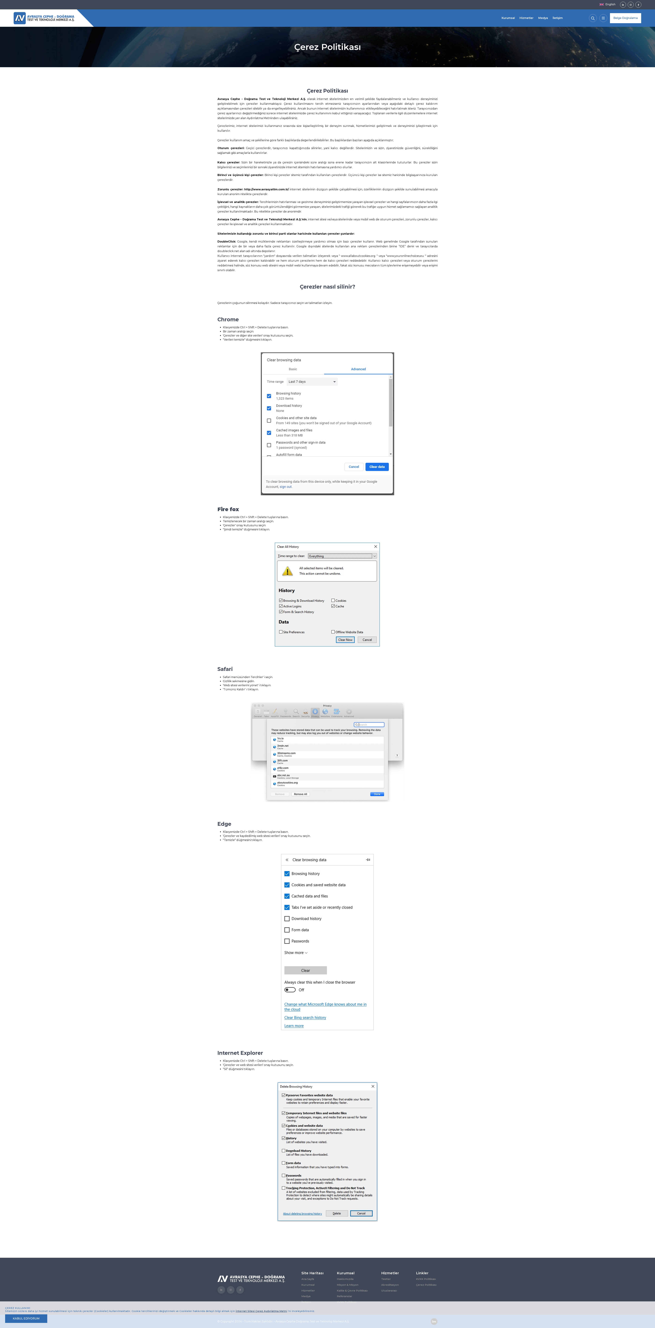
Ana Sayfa (307, 1279)
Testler (386, 1279)
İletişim (558, 18)
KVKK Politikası (426, 1279)
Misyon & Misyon (347, 1284)
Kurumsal (508, 18)
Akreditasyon (390, 1284)
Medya (543, 18)
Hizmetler (527, 18)
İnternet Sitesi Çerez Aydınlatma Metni (261, 1311)
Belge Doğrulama (625, 18)
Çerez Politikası (426, 1284)
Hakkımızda (345, 1279)
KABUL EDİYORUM (26, 1318)
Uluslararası (389, 1290)
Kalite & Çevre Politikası (352, 1290)
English (610, 4)
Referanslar (344, 1296)
